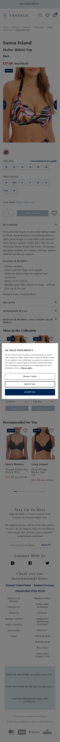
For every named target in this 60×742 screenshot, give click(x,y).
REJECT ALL (30, 384)
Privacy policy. (26, 368)
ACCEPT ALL (30, 392)
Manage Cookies (30, 376)
